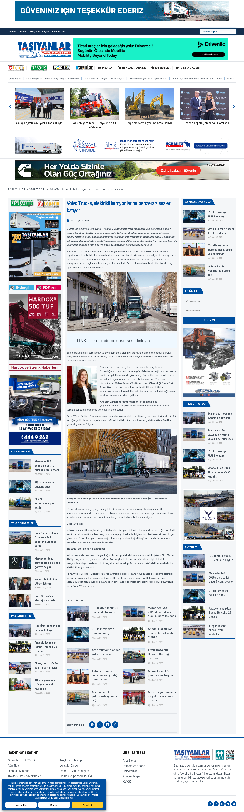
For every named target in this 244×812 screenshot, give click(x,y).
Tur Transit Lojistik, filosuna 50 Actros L (149, 123)
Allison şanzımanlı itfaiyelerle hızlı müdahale (39, 125)
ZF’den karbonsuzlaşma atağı (44, 503)
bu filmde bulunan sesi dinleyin (121, 340)
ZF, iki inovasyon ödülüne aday (219, 593)
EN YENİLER (163, 67)
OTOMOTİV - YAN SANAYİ (198, 202)
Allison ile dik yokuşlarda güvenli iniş (99, 78)
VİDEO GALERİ (190, 67)
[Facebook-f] (210, 803)
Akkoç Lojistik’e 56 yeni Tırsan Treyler (55, 78)
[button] (10, 106)
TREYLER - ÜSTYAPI (195, 403)
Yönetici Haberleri (22, 523)
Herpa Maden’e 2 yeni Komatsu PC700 (94, 123)
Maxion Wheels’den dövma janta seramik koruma (203, 78)
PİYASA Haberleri (21, 616)
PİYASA (107, 67)
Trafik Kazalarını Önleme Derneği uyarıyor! (159, 654)
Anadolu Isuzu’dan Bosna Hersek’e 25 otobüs (46, 647)
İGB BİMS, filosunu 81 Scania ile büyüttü (221, 557)
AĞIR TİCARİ (37, 189)
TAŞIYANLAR (17, 189)
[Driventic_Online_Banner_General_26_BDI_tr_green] (150, 59)
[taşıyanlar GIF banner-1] (122, 154)
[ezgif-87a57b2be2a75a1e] (122, 20)
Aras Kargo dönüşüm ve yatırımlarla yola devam (148, 78)
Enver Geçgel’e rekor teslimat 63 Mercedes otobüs (204, 125)
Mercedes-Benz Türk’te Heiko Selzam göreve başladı (48, 563)
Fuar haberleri (20, 451)
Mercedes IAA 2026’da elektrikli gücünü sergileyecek (47, 466)
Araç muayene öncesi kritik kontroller (217, 630)
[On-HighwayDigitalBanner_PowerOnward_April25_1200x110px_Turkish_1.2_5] (122, 179)
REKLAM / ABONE (134, 67)
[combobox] (218, 31)
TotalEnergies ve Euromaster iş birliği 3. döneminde (106, 675)
